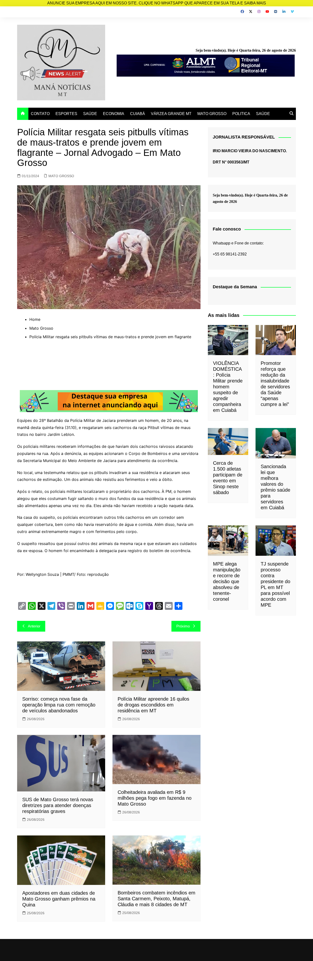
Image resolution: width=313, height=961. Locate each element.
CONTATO (40, 114)
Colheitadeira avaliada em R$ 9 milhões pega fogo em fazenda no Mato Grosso (154, 798)
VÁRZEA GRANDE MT (171, 114)
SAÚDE (90, 114)
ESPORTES (66, 114)
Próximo (183, 626)
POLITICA (241, 114)
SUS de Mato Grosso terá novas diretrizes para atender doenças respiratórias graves (57, 805)
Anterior (34, 626)
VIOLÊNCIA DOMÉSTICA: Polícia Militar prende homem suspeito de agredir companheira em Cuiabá (228, 386)
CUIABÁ (137, 114)
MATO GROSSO (211, 114)
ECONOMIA (113, 114)
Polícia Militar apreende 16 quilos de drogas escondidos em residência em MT (153, 704)
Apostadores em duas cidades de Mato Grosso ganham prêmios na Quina (58, 898)
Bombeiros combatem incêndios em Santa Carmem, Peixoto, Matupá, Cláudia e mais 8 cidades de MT (156, 898)
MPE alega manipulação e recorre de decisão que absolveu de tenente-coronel (226, 581)
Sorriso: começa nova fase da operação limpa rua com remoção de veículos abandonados (58, 704)
